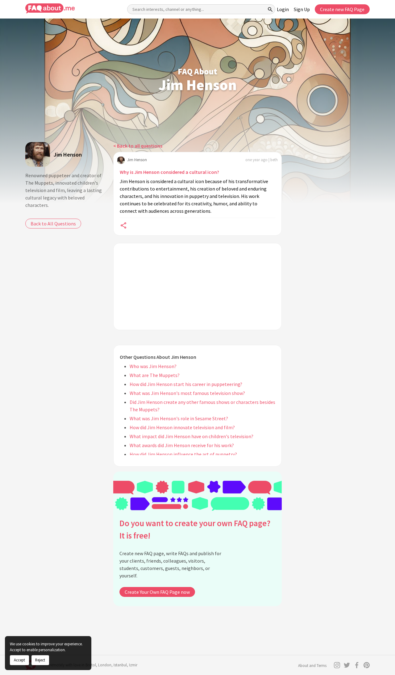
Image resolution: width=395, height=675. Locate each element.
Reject (40, 659)
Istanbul (120, 665)
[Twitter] (347, 665)
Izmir (133, 665)
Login (283, 9)
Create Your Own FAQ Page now (157, 592)
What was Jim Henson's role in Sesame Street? (179, 418)
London (104, 665)
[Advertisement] (197, 286)
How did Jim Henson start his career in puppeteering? (186, 384)
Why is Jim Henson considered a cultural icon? (169, 172)
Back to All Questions (53, 223)
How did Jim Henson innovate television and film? (182, 427)
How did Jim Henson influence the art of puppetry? (183, 454)
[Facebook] (357, 665)
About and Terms (312, 665)
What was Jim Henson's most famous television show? (187, 393)
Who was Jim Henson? (153, 366)
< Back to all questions (137, 146)
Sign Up (302, 9)
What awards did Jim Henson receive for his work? (182, 445)
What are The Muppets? (155, 375)
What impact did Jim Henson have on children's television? (191, 436)
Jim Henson (68, 154)
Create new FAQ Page (342, 9)
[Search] (270, 9)
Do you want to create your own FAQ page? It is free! (194, 529)
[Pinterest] (367, 665)
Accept (19, 659)
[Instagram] (337, 665)
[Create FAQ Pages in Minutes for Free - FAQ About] (50, 8)
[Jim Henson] (37, 154)
